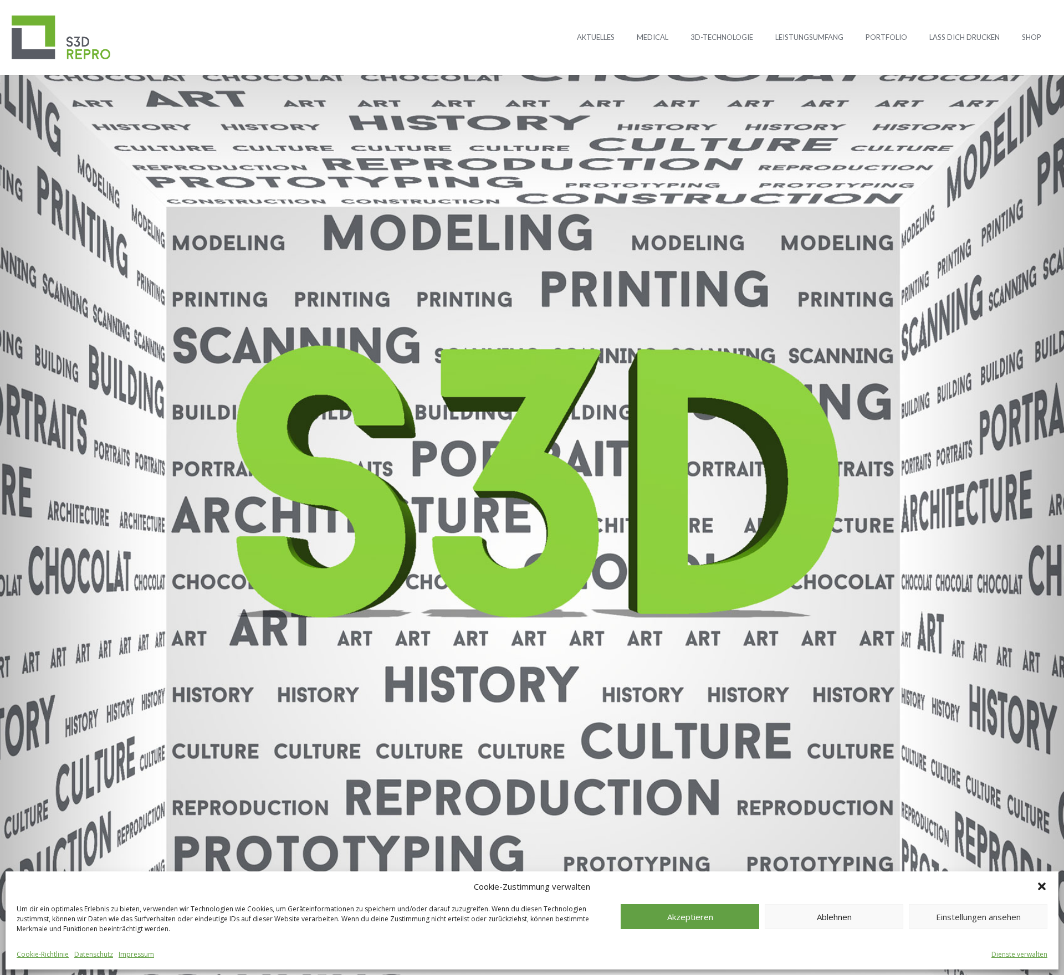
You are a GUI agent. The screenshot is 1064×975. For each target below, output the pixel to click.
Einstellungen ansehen (978, 916)
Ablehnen (834, 916)
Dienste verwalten (1019, 954)
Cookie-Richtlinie (43, 954)
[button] (1041, 886)
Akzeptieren (690, 916)
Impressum (136, 954)
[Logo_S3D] (61, 38)
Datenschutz (93, 954)
